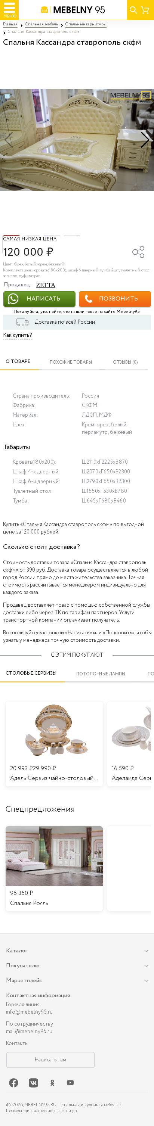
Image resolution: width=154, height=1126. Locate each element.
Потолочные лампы (100, 674)
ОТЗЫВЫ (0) (125, 362)
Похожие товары (71, 362)
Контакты (17, 1043)
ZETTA (45, 285)
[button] (145, 140)
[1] (77, 140)
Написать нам (50, 1060)
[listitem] (54, 868)
